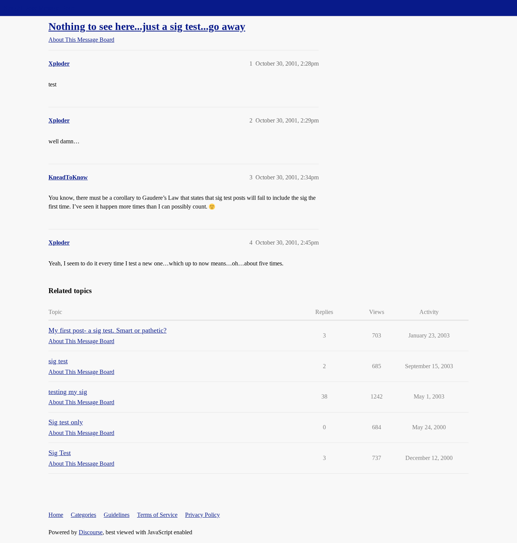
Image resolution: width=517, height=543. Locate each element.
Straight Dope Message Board (40, 8)
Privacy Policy (202, 515)
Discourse (91, 532)
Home (55, 515)
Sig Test (59, 453)
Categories (83, 515)
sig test (58, 361)
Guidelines (116, 515)
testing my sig (67, 391)
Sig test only (65, 422)
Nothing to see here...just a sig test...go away (146, 26)
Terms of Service (157, 515)
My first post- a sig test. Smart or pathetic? (107, 330)
